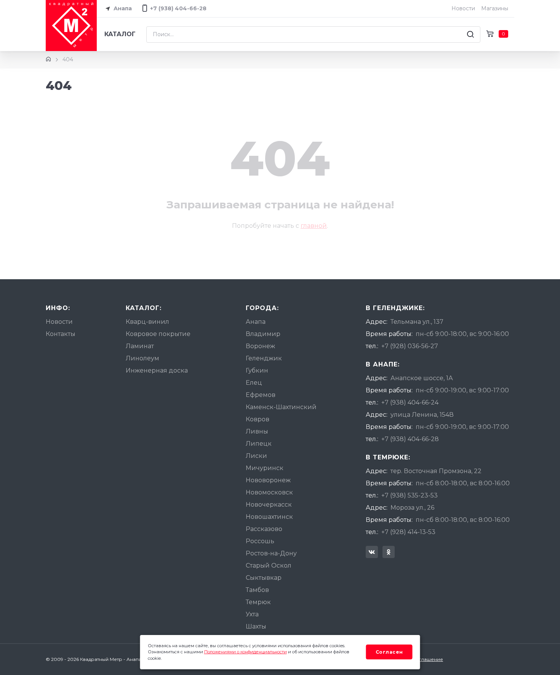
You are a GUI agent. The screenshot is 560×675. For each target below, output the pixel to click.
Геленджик (264, 358)
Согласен (389, 652)
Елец (254, 382)
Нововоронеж (268, 480)
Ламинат (140, 346)
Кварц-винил (147, 321)
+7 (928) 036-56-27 (409, 346)
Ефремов (260, 394)
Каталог (120, 34)
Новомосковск (269, 492)
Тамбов (257, 589)
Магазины (494, 8)
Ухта (252, 614)
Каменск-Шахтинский (281, 407)
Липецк (259, 443)
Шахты (256, 626)
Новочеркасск (269, 504)
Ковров (257, 419)
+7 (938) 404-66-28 (410, 439)
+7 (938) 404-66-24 (409, 402)
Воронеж (260, 346)
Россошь (260, 541)
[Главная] (48, 59)
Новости (463, 8)
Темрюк (258, 602)
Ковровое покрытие (158, 334)
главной (314, 225)
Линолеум (142, 358)
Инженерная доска (157, 370)
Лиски (256, 455)
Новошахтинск (269, 516)
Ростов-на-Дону (271, 553)
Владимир (263, 334)
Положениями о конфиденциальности (245, 651)
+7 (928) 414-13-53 (408, 532)
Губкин (257, 370)
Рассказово (264, 529)
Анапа (122, 8)
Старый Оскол (268, 565)
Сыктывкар (264, 577)
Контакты (60, 334)
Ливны (257, 431)
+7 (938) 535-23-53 (409, 495)
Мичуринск (264, 468)
